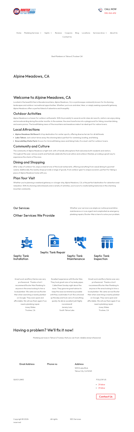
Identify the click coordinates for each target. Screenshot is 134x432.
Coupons (68, 33)
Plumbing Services (31, 33)
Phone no (52, 364)
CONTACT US (24, 344)
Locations (86, 33)
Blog (77, 33)
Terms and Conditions (78, 386)
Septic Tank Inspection (101, 257)
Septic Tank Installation (21, 257)
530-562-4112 (110, 13)
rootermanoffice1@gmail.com (31, 368)
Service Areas (46, 383)
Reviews (58, 33)
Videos (44, 392)
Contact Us (67, 37)
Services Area (99, 33)
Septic (47, 33)
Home (18, 33)
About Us (114, 33)
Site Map (72, 379)
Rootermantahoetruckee (39, 419)
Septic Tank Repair (52, 252)
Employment (74, 389)
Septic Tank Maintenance (76, 257)
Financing (45, 395)
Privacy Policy (74, 383)
